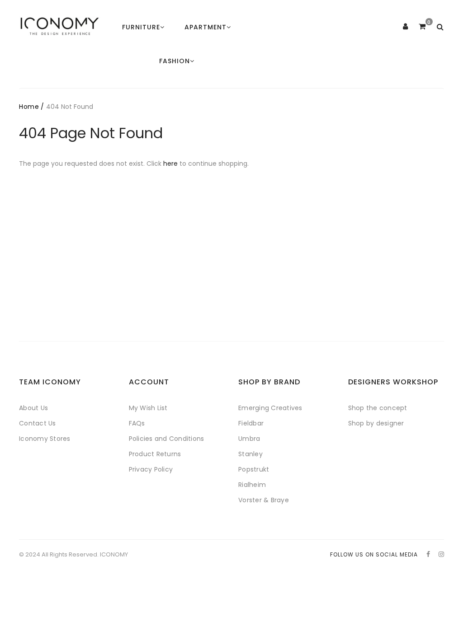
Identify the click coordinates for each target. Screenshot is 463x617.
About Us (33, 407)
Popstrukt (253, 469)
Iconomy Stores (45, 438)
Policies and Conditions (166, 438)
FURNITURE (141, 27)
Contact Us (37, 423)
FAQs (137, 423)
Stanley (250, 453)
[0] (422, 26)
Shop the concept (377, 407)
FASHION (174, 60)
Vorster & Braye (263, 500)
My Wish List (148, 407)
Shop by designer (376, 423)
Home (29, 106)
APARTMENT (205, 27)
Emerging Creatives (270, 407)
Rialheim (252, 484)
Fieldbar (251, 423)
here (170, 163)
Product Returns (155, 453)
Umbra (249, 438)
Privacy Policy (151, 469)
